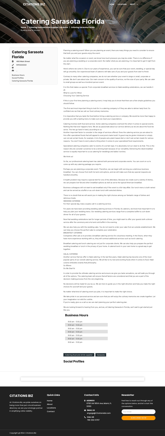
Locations (122, 4)
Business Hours (18, 75)
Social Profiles (18, 78)
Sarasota (63, 27)
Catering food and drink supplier (44, 27)
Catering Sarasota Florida (22, 81)
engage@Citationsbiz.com (99, 413)
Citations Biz (21, 396)
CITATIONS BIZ (34, 4)
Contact (51, 411)
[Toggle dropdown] (137, 4)
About (50, 404)
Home (112, 4)
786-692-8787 (93, 420)
